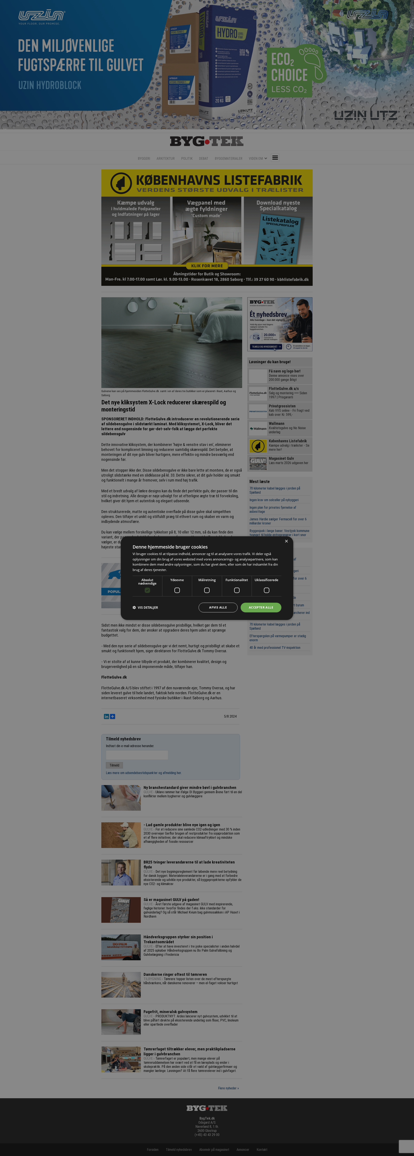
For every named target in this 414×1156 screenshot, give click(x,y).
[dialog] (207, 578)
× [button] (286, 541)
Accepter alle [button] (261, 607)
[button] (145, 607)
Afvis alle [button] (218, 607)
